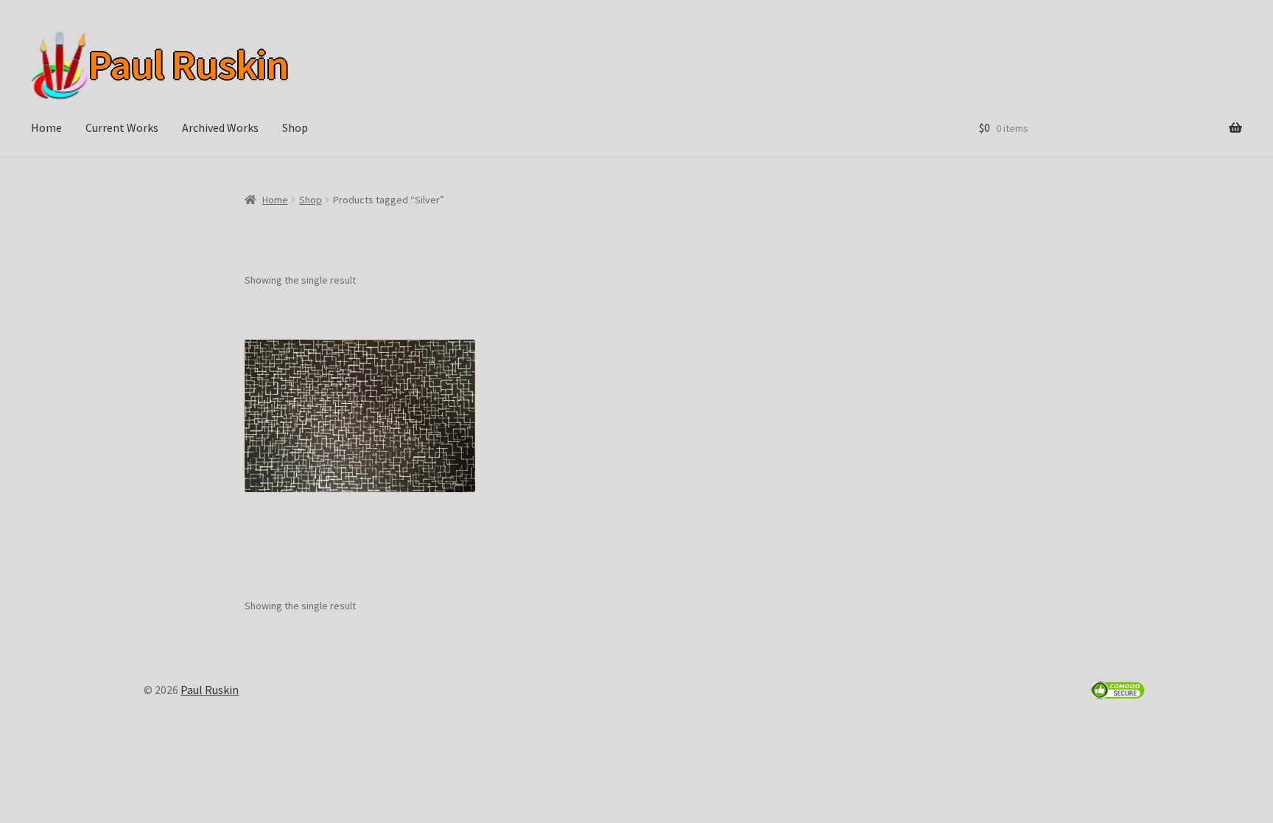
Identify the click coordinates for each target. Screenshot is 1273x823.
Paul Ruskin (185, 65)
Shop (295, 127)
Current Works (121, 127)
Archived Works (220, 127)
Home (46, 127)
